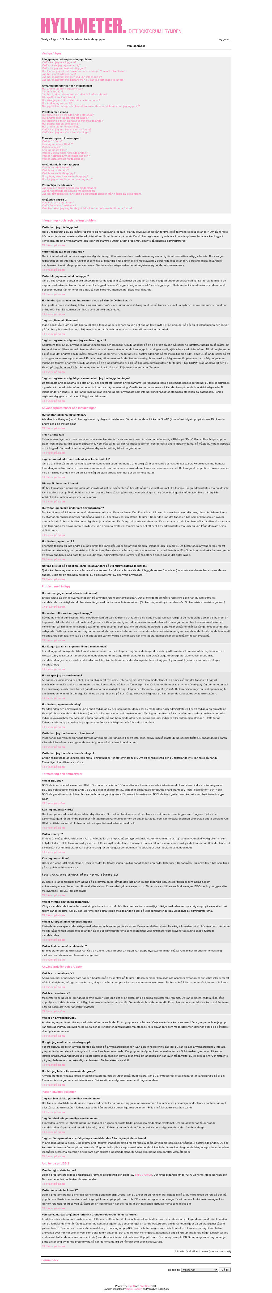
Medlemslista (74, 39)
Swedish (108, 1288)
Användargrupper (94, 39)
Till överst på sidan (53, 245)
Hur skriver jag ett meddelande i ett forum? (68, 114)
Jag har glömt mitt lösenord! (59, 73)
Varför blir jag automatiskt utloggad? (64, 68)
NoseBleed (145, 1286)
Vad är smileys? (51, 147)
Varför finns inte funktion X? (59, 205)
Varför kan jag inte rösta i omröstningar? (66, 132)
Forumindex (49, 1260)
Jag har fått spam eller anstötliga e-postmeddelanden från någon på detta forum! (92, 193)
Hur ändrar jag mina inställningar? (62, 88)
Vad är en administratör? (57, 167)
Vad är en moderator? (55, 170)
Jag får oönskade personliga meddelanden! (69, 190)
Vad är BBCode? (52, 141)
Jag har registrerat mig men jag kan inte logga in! (72, 76)
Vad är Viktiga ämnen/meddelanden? (65, 152)
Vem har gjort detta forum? (58, 202)
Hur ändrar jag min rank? (57, 103)
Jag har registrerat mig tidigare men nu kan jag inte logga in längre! (83, 79)
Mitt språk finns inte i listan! (58, 97)
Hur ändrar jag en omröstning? (60, 126)
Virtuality (151, 1288)
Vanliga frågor (49, 39)
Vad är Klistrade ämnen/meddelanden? (66, 155)
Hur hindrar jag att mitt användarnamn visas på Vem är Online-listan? (84, 71)
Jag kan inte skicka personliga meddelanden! (69, 187)
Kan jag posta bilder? (55, 149)
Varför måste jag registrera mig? (61, 65)
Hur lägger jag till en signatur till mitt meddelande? (72, 120)
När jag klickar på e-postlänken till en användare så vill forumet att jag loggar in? (91, 106)
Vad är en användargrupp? (58, 173)
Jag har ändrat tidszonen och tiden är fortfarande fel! (74, 94)
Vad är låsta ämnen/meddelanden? (63, 158)
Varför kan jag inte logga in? (59, 62)
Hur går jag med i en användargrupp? (65, 176)
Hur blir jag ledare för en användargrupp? (67, 179)
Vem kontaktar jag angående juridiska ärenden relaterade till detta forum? (87, 208)
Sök (62, 39)
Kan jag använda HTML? (57, 144)
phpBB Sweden (134, 1288)
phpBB (131, 1286)
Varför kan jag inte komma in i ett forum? (66, 129)
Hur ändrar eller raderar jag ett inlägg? (65, 117)
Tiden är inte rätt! (52, 91)
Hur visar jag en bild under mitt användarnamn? (71, 100)
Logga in (223, 39)
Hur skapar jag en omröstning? (61, 123)
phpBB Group (143, 1174)
